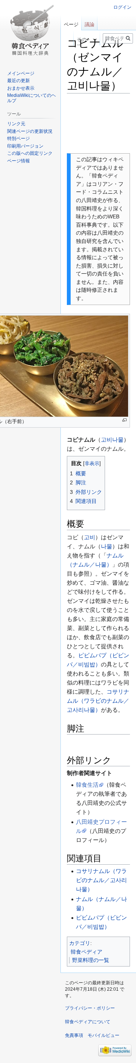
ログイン (122, 7)
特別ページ (18, 138)
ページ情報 (18, 160)
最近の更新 (18, 80)
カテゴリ (79, 943)
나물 (106, 546)
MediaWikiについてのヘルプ (31, 98)
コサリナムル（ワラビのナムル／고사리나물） (98, 700)
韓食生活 (87, 784)
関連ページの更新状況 (30, 131)
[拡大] (124, 420)
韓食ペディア (86, 952)
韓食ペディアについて (87, 1021)
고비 (89, 537)
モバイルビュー (103, 1035)
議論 (89, 24)
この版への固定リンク (30, 153)
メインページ (20, 73)
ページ (71, 24)
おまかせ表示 (20, 88)
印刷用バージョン (25, 146)
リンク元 (16, 123)
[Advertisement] (98, 123)
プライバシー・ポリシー (90, 1008)
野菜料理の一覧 (90, 960)
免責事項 (74, 1035)
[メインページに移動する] (30, 30)
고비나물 (112, 439)
